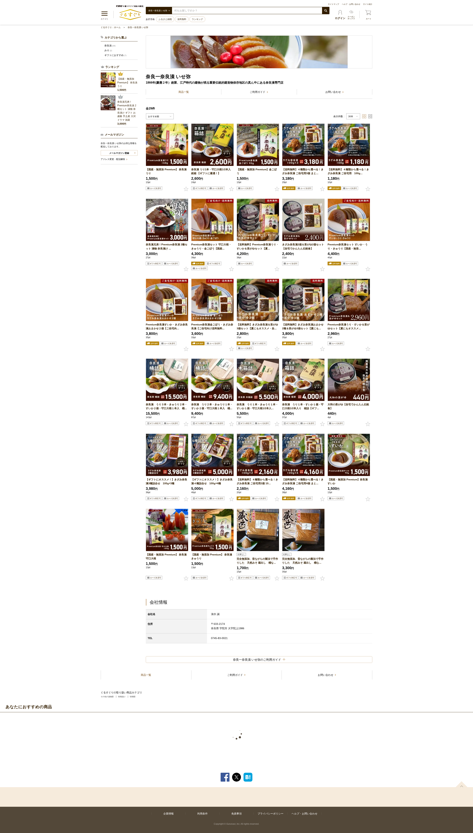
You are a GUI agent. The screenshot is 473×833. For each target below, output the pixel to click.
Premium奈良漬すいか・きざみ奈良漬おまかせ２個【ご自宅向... (167, 326)
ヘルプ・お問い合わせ (351, 4)
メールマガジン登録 (119, 153)
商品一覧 (183, 91)
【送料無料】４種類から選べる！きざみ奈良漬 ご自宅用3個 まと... (303, 171)
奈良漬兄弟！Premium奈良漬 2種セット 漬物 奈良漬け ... (166, 246)
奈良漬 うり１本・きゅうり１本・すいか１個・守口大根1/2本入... (257, 406)
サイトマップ (333, 4)
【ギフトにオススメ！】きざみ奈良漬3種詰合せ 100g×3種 (166, 481)
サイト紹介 (367, 4)
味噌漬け (121, 697)
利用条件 (202, 813)
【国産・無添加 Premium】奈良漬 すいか (348, 481)
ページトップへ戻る (461, 784)
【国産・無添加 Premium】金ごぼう (257, 171)
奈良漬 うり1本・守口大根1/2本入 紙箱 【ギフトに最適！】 (211, 171)
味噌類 (132, 697)
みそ (108, 50)
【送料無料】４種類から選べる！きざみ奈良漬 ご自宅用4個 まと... (303, 481)
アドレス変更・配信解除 (113, 159)
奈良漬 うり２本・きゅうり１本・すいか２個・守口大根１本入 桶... (212, 406)
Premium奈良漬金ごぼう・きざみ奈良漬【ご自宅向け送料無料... (212, 326)
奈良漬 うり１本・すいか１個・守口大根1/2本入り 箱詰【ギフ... (303, 406)
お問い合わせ (333, 91)
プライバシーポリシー (270, 813)
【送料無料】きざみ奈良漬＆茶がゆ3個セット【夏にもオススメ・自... (257, 326)
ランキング (197, 19)
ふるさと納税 (165, 19)
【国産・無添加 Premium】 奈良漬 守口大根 (166, 556)
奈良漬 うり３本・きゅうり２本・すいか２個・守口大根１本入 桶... (166, 406)
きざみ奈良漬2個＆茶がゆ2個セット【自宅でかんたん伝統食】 (303, 246)
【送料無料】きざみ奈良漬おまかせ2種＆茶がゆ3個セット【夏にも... (303, 326)
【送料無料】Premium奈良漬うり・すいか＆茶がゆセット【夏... (258, 246)
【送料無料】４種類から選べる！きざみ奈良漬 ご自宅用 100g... (348, 171)
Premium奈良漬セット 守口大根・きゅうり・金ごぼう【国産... (211, 246)
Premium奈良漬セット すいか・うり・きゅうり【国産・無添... (348, 246)
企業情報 (168, 813)
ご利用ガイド (258, 91)
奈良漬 (109, 45)
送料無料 (181, 19)
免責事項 (236, 813)
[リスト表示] (370, 116)
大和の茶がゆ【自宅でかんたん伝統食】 (348, 406)
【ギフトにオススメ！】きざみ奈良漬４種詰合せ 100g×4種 (212, 481)
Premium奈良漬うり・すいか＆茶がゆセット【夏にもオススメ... (349, 326)
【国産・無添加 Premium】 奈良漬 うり (167, 171)
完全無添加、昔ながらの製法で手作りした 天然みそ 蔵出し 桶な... (257, 560)
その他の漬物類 (107, 697)
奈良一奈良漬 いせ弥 (138, 27)
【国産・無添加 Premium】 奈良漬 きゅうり (211, 556)
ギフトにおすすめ (115, 55)
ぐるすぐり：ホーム (111, 27)
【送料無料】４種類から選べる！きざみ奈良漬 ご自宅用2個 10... (257, 481)
